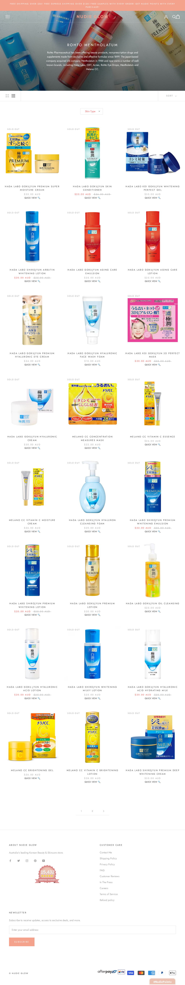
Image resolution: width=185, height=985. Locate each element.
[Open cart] (178, 17)
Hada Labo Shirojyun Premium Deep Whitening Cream (153, 772)
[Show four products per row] (13, 95)
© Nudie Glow (18, 973)
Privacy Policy (107, 864)
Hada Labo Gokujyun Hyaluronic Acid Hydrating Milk (153, 688)
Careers (104, 888)
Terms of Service (109, 894)
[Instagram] (27, 860)
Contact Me (106, 852)
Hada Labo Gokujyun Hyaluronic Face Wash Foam (92, 355)
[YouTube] (43, 860)
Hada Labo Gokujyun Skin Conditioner (92, 188)
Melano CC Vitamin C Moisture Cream (32, 522)
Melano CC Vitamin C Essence (152, 436)
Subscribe (21, 942)
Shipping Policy (108, 858)
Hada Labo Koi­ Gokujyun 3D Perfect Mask (152, 355)
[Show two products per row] (7, 95)
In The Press (106, 882)
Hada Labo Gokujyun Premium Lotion (92, 605)
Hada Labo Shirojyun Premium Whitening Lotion (32, 605)
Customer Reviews (109, 876)
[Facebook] (10, 860)
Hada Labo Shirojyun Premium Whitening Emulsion (153, 522)
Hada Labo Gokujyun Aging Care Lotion (153, 271)
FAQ (102, 870)
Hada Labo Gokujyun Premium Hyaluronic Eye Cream (32, 355)
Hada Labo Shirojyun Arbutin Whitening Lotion (32, 271)
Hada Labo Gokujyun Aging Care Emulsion (92, 271)
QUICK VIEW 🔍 (32, 197)
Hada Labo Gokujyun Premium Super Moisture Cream (32, 188)
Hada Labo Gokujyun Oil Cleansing (153, 603)
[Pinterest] (35, 860)
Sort (170, 95)
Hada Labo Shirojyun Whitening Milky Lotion (92, 688)
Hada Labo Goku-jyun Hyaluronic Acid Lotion (32, 688)
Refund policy (107, 900)
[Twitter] (18, 860)
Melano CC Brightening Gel (32, 770)
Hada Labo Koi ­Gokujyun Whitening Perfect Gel (153, 188)
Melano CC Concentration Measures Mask (92, 438)
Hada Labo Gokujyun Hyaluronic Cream (32, 438)
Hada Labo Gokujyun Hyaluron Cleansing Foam (92, 522)
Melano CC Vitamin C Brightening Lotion (92, 772)
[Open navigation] (7, 16)
